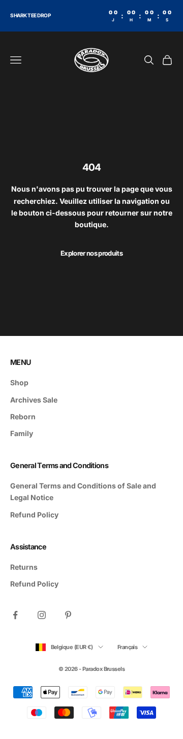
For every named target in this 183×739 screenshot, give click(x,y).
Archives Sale (33, 399)
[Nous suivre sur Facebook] (15, 615)
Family (21, 433)
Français (127, 647)
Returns (24, 567)
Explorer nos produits (91, 253)
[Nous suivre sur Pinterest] (68, 615)
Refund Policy (34, 514)
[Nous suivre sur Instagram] (42, 615)
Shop (19, 382)
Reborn (23, 416)
